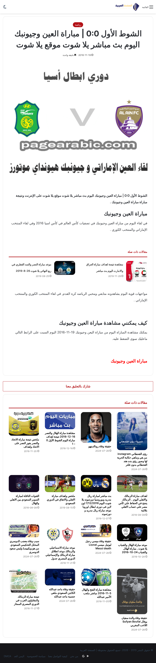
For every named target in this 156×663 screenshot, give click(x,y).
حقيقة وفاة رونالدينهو (99, 446)
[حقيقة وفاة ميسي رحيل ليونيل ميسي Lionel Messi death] (96, 531)
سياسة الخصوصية (36, 656)
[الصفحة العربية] (127, 7)
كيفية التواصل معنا (57, 656)
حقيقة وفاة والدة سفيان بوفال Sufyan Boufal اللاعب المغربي (134, 621)
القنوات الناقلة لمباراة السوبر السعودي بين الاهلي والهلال (24, 499)
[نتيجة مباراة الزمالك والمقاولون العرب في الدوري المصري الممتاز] (24, 581)
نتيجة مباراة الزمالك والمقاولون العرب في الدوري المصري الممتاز (26, 600)
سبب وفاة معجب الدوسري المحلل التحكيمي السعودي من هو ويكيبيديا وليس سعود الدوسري (24, 546)
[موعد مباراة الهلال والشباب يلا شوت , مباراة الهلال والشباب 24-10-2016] (132, 532)
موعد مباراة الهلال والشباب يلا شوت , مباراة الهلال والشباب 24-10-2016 (132, 548)
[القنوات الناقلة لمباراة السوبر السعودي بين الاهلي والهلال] (24, 483)
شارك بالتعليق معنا (78, 386)
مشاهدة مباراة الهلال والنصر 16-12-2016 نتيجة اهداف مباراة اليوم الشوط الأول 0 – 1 (60, 438)
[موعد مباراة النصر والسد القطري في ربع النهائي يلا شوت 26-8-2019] (64, 268)
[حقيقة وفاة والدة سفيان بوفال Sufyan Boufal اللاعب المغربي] (132, 591)
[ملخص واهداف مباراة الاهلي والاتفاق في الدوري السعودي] (60, 483)
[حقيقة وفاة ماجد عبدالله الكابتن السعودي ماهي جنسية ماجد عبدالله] (60, 577)
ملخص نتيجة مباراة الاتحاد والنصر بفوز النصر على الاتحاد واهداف (25, 443)
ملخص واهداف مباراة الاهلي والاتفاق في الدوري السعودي (61, 499)
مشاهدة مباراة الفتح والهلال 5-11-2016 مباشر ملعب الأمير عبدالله (96, 593)
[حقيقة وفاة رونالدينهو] (96, 427)
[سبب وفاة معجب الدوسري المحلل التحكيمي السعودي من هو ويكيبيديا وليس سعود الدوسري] (24, 531)
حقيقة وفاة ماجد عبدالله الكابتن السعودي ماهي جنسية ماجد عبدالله (62, 593)
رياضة (78, 24)
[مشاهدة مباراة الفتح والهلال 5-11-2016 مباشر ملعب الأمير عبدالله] (96, 577)
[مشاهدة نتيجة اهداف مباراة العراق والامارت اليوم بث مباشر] (136, 271)
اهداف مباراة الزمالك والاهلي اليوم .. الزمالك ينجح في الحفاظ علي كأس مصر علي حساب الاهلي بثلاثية (133, 503)
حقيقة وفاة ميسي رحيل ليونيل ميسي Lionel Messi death (98, 544)
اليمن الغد (19, 656)
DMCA (7, 656)
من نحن (74, 656)
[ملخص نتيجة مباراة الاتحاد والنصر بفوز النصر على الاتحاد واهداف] (24, 424)
